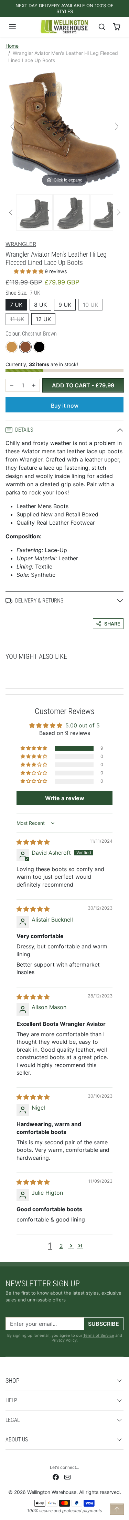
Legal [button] (13, 1420)
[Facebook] (56, 1476)
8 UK (40, 304)
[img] (33, 842)
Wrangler (21, 244)
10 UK (90, 304)
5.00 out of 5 (82, 725)
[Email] (67, 1476)
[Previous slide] (12, 126)
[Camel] (12, 347)
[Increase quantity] (34, 385)
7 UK (16, 304)
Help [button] (11, 1400)
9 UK (64, 304)
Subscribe (103, 1323)
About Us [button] (17, 1439)
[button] (19, 26)
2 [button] (61, 1245)
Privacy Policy (64, 1340)
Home (12, 46)
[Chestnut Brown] (25, 347)
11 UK (17, 319)
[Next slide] (116, 126)
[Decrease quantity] (12, 385)
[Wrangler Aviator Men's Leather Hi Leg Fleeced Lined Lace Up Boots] (34, 212)
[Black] (39, 347)
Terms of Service (98, 1335)
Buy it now (64, 405)
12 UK (43, 319)
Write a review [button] (64, 798)
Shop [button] (13, 1380)
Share (112, 624)
